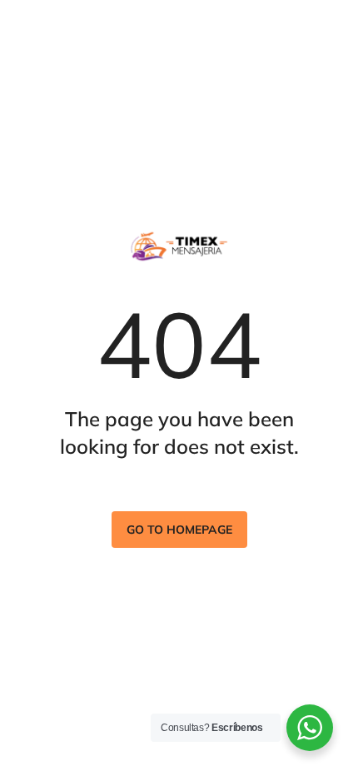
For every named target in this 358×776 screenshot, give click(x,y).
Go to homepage (179, 529)
